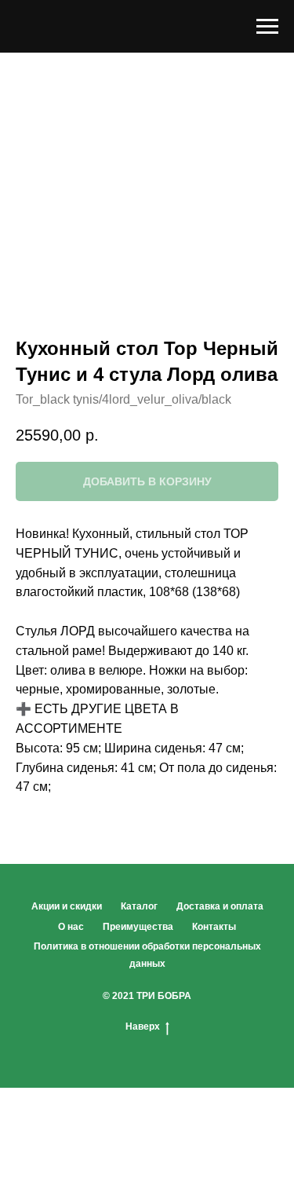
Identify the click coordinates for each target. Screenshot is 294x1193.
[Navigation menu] (267, 27)
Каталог (139, 906)
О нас (71, 926)
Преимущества (138, 926)
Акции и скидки (66, 906)
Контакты (214, 926)
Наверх (142, 1026)
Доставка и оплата (219, 906)
